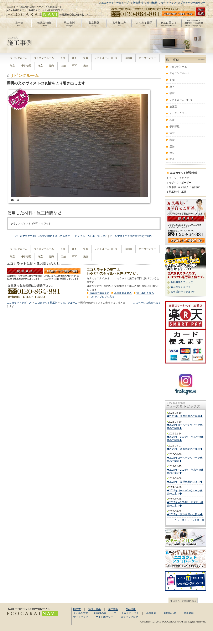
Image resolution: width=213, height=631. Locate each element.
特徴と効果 (94, 609)
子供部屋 (26, 65)
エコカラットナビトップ (115, 2)
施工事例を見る (145, 293)
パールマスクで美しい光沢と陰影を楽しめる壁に (42, 236)
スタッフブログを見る (101, 296)
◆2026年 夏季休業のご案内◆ (185, 416)
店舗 (63, 65)
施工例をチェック (181, 286)
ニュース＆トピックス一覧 (189, 520)
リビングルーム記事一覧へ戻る (89, 236)
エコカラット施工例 (46, 302)
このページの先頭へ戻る (147, 302)
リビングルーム (18, 58)
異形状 (172, 187)
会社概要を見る (123, 293)
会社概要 (152, 2)
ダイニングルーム (44, 58)
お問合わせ (170, 613)
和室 (12, 65)
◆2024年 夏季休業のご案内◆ (185, 481)
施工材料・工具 (177, 191)
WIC (74, 65)
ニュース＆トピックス (126, 613)
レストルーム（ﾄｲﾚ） (106, 58)
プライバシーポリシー (192, 2)
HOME (77, 609)
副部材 (196, 187)
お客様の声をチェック (183, 291)
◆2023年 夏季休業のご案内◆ (185, 514)
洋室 (40, 65)
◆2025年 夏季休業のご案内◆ (185, 449)
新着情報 (138, 2)
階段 (51, 65)
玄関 (62, 58)
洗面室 (128, 58)
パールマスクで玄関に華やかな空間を (131, 236)
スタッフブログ (129, 616)
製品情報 (131, 609)
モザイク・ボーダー (180, 182)
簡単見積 (189, 613)
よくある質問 (80, 613)
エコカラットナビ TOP (19, 302)
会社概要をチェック (182, 282)
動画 (85, 65)
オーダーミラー (147, 58)
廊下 (74, 58)
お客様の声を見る (99, 293)
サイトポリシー (104, 616)
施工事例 (113, 609)
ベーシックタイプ (179, 178)
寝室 (85, 58)
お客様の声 (100, 613)
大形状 (184, 187)
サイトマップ (168, 2)
